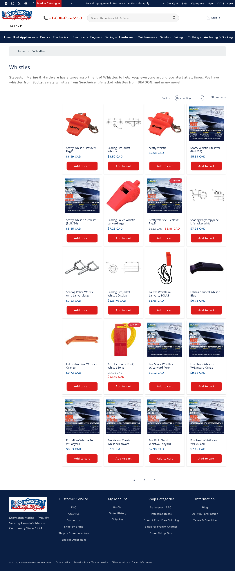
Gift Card (172, 3)
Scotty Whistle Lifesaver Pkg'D (81, 149)
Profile (117, 507)
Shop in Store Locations (73, 533)
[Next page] (154, 480)
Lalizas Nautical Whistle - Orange (81, 365)
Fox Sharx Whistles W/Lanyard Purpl (161, 365)
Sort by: (166, 98)
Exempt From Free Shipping (161, 520)
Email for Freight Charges (161, 527)
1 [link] (134, 479)
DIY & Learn (225, 3)
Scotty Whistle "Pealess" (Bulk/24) (81, 221)
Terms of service (99, 562)
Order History (117, 513)
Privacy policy (63, 562)
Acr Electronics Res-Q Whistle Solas (121, 365)
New (211, 3)
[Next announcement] (163, 3)
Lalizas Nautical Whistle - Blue (206, 293)
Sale (184, 3)
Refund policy (81, 562)
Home (21, 51)
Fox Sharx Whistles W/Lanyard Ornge (202, 365)
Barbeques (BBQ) (161, 507)
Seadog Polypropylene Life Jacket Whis (204, 221)
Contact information (142, 562)
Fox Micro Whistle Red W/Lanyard (80, 442)
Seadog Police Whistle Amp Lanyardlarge (80, 293)
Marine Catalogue (48, 3)
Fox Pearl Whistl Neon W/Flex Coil (204, 442)
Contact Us (74, 520)
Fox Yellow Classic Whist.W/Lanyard (119, 442)
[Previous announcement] (72, 3)
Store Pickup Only (161, 533)
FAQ (74, 507)
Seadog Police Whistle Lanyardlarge (121, 221)
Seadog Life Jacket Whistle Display (119, 293)
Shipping (117, 519)
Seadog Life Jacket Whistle (119, 149)
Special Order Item (74, 539)
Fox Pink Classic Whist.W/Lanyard (160, 442)
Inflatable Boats (161, 514)
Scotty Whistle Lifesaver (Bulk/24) (205, 149)
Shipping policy (120, 562)
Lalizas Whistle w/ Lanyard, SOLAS (160, 293)
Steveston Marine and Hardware (35, 562)
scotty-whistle (157, 148)
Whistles (39, 51)
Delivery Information (205, 514)
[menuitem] (6, 37)
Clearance (197, 3)
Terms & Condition (205, 520)
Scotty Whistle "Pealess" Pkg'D (164, 221)
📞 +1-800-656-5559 (62, 18)
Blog (205, 507)
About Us (74, 514)
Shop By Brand (73, 527)
